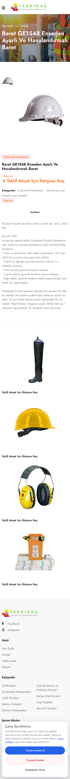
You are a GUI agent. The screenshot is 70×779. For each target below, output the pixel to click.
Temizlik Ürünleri (47, 708)
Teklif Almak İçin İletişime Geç (36, 181)
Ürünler (6, 655)
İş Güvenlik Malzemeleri (30, 190)
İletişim (6, 667)
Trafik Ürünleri (10, 698)
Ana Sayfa (7, 26)
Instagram (13, 630)
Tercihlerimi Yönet (35, 770)
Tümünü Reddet (35, 760)
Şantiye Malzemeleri (14, 710)
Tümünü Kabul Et (35, 750)
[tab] (7, 81)
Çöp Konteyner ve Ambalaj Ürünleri (47, 688)
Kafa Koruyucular (55, 190)
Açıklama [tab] (35, 212)
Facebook (14, 624)
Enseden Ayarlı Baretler (14, 196)
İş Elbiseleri (9, 686)
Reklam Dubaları (12, 704)
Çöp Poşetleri (45, 702)
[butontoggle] (3, 8)
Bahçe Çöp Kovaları (49, 696)
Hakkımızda (9, 661)
